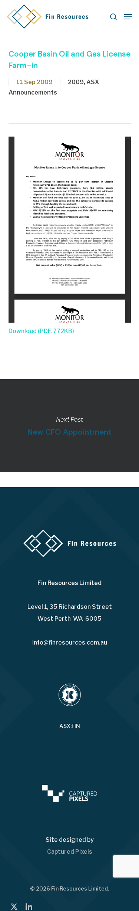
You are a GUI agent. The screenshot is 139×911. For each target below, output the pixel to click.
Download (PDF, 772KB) (41, 331)
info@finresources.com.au (69, 642)
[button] (128, 16)
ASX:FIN (69, 726)
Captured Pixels (69, 851)
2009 (76, 82)
